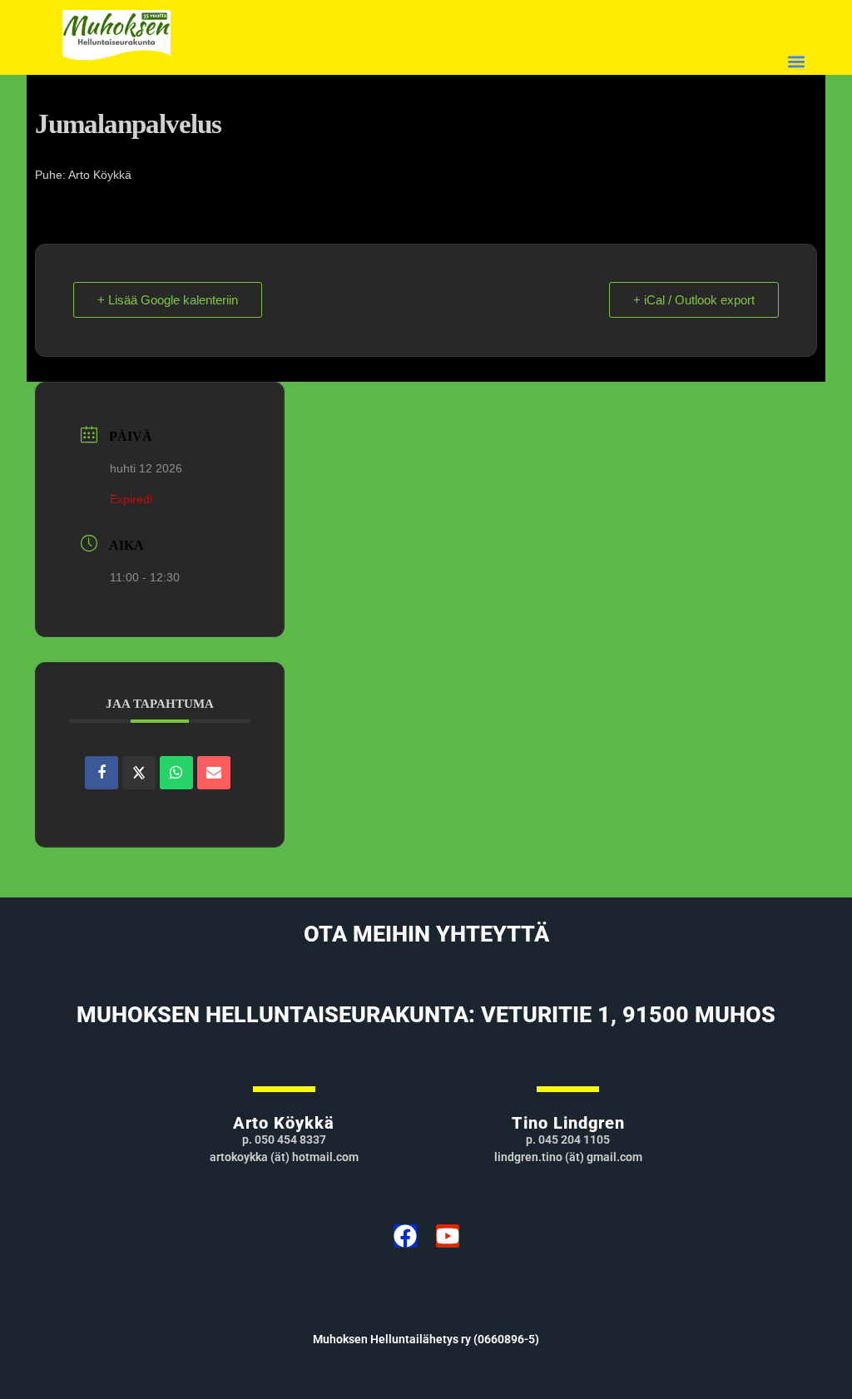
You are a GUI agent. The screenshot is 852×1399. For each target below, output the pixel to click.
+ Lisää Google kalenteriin (167, 300)
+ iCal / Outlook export (694, 300)
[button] (796, 61)
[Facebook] (405, 1236)
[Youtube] (447, 1236)
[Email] (213, 772)
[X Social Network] (139, 772)
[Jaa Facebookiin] (101, 772)
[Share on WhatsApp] (176, 772)
